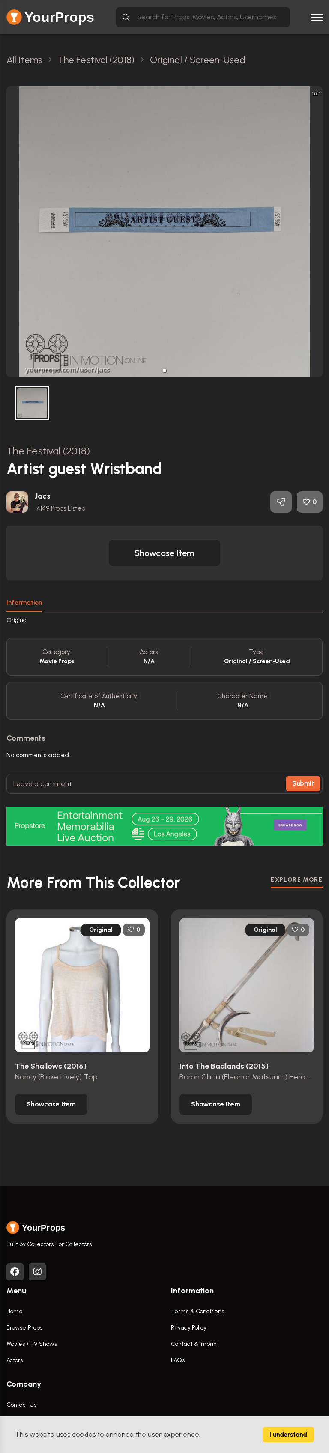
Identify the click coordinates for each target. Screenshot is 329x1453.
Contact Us (21, 1404)
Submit (303, 783)
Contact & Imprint (195, 1344)
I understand (288, 1434)
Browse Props (24, 1327)
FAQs (178, 1360)
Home (14, 1311)
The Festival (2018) (48, 451)
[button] (164, 370)
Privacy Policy (188, 1327)
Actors (14, 1360)
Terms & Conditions (197, 1311)
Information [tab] (24, 603)
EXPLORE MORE (297, 879)
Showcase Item (164, 553)
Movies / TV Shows (31, 1344)
